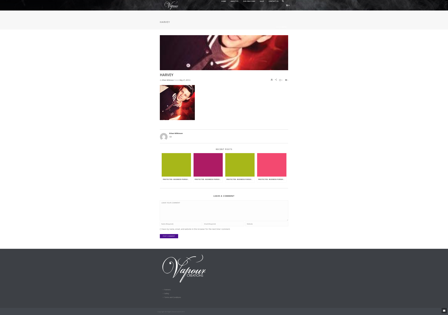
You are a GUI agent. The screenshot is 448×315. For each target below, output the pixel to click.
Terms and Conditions (172, 297)
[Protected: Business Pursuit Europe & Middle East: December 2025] (176, 165)
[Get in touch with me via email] (171, 136)
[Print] (272, 80)
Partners (167, 289)
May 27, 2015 (184, 80)
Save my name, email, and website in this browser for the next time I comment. (196, 229)
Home (223, 1)
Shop (262, 1)
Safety (166, 293)
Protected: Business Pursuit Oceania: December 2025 (240, 179)
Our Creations (249, 1)
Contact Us (273, 1)
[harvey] (224, 52)
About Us (234, 1)
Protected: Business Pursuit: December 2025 (272, 179)
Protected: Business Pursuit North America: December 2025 (209, 179)
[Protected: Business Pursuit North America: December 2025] (208, 165)
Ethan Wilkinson (168, 80)
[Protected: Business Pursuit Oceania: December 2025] (240, 165)
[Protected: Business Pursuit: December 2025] (271, 165)
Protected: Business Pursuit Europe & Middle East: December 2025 (177, 179)
